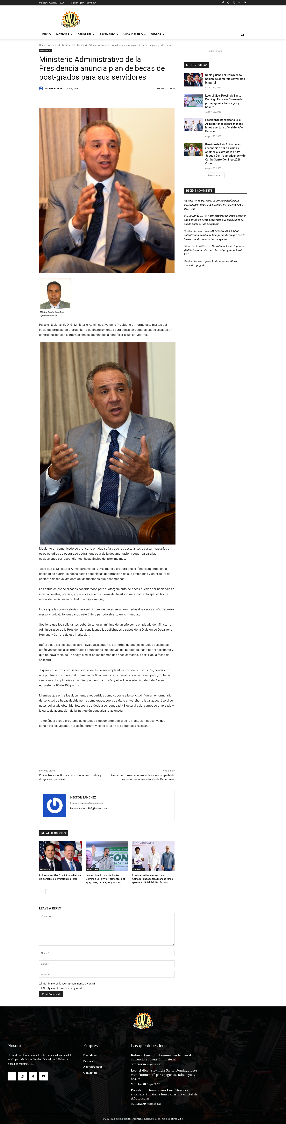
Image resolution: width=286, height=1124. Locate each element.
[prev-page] (41, 891)
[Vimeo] (239, 3)
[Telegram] (120, 98)
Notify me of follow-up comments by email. (69, 983)
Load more (214, 175)
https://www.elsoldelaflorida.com (87, 803)
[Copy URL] (137, 98)
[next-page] (47, 891)
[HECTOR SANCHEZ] (41, 88)
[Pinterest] (84, 98)
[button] (242, 34)
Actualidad (54, 45)
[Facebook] (223, 3)
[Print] (146, 98)
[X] (234, 3)
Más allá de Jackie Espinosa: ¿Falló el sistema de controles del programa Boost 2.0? (214, 250)
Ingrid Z (188, 200)
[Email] (128, 98)
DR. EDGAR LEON (193, 215)
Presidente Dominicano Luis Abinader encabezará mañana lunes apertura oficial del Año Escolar (152, 879)
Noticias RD (68, 45)
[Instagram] (228, 3)
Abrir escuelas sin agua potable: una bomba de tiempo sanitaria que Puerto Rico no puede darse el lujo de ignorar (215, 220)
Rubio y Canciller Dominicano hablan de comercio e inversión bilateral (225, 78)
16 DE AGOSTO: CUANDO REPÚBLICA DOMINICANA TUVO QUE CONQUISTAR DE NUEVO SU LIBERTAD (213, 204)
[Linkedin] (93, 98)
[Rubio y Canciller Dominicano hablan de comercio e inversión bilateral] (60, 856)
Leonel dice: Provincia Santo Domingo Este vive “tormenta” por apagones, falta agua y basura (105, 879)
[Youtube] (244, 3)
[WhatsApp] (111, 98)
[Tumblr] (102, 98)
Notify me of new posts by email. (63, 988)
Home (42, 45)
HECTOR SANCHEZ (54, 88)
